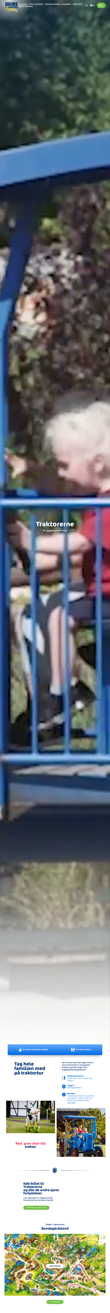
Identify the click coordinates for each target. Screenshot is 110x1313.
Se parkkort (55, 1302)
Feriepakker (66, 4)
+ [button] (101, 1238)
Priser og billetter (36, 4)
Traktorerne (55, 1266)
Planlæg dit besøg (52, 4)
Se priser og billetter (36, 1207)
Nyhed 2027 (77, 4)
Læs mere (71, 1103)
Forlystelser (23, 4)
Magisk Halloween (25, 6)
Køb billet (101, 5)
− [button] (101, 1242)
